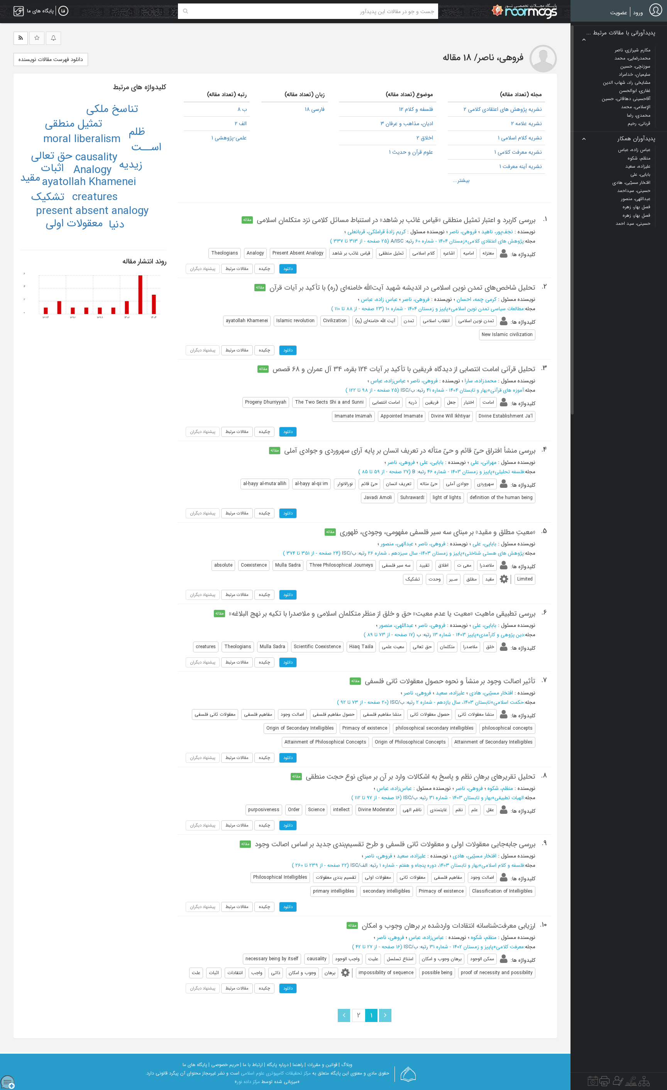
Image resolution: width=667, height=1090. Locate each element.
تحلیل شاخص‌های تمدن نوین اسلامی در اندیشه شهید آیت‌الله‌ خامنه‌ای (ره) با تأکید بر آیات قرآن (402, 287)
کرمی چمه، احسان (476, 299)
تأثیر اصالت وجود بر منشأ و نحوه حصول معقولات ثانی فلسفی (450, 681)
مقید (30, 178)
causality (96, 157)
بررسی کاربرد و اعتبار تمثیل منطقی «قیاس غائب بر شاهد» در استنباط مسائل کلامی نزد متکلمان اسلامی (396, 220)
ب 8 (242, 109)
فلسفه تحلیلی (509, 472)
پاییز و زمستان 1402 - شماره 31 (461, 947)
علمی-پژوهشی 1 (229, 138)
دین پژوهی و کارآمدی (501, 635)
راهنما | (296, 1064)
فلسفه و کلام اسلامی (502, 865)
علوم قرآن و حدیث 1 (411, 152)
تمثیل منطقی (73, 123)
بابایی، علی (432, 462)
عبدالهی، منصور (397, 544)
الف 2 (241, 123)
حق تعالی (51, 156)
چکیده (264, 268)
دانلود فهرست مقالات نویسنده (51, 59)
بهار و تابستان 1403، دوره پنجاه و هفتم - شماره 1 (429, 865)
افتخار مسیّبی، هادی (491, 693)
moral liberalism (81, 139)
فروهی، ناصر (463, 232)
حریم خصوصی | (223, 1064)
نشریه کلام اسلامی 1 (520, 138)
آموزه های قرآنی (507, 390)
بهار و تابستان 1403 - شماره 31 (460, 798)
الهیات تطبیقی (509, 798)
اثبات (52, 168)
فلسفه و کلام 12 (416, 109)
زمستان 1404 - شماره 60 (440, 241)
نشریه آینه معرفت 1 (520, 166)
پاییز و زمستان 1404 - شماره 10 (417, 309)
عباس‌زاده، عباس (388, 381)
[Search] (185, 11)
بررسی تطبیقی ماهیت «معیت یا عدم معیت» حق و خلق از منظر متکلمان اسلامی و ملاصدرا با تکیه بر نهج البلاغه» (382, 613)
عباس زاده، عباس (379, 299)
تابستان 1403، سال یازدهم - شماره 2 (453, 702)
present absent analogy (92, 211)
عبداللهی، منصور (396, 625)
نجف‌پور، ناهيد (497, 232)
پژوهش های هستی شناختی (494, 553)
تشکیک (47, 197)
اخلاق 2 (424, 138)
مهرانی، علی (483, 462)
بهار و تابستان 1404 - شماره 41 (457, 390)
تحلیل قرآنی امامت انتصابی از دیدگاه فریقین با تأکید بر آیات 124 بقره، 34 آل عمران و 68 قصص (404, 369)
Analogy (92, 170)
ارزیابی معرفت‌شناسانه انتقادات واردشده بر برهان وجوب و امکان (448, 925)
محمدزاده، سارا (480, 381)
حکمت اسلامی (508, 702)
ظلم (137, 132)
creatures (95, 197)
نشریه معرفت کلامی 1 (518, 152)
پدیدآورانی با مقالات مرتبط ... (620, 33)
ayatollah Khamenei (89, 182)
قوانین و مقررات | (321, 1064)
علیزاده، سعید (450, 693)
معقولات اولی (74, 223)
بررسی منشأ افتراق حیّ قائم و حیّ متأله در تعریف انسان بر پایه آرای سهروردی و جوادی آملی (409, 450)
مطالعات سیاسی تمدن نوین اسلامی (487, 309)
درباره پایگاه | (276, 1064)
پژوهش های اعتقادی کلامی (495, 241)
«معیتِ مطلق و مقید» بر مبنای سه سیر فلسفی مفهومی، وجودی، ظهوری (437, 532)
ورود (638, 12)
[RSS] (21, 38)
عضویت (618, 12)
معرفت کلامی (510, 947)
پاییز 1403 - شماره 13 (454, 635)
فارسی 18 (315, 109)
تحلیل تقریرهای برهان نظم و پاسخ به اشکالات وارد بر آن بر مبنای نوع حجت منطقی (420, 776)
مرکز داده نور (248, 1081)
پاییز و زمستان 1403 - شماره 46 (459, 472)
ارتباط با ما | (251, 1064)
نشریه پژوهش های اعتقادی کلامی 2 (503, 109)
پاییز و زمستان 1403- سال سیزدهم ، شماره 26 (415, 553)
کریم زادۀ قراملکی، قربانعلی (376, 232)
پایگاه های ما (195, 1064)
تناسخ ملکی (112, 109)
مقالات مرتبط (237, 268)
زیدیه (130, 164)
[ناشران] (604, 1083)
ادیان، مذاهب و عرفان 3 (407, 123)
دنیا (116, 224)
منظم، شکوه (500, 788)
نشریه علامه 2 (526, 123)
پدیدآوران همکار (636, 139)
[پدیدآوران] (617, 1083)
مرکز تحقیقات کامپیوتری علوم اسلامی (276, 1073)
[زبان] (63, 11)
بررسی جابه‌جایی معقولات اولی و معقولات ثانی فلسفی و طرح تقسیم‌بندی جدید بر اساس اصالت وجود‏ (395, 844)
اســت (146, 147)
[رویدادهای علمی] (593, 1083)
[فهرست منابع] (644, 1083)
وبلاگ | (345, 1064)
